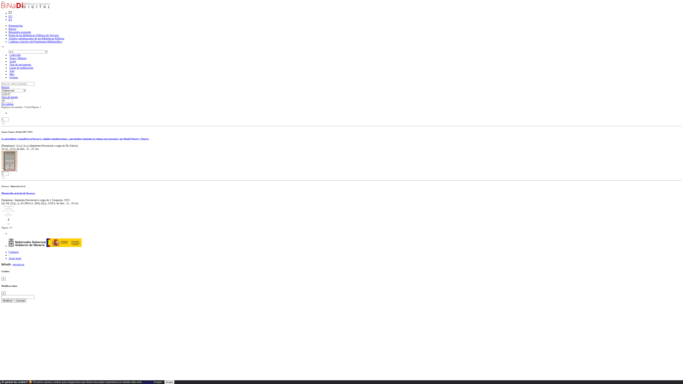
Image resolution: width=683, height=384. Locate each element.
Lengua (13, 77)
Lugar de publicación (21, 67)
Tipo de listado (9, 97)
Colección (15, 55)
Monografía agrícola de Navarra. (18, 193)
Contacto (14, 252)
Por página (7, 104)
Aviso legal (15, 258)
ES (10, 19)
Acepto (158, 381)
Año (11, 71)
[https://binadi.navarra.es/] (25, 7)
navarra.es (18, 264)
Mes (11, 74)
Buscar (5, 87)
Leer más (148, 381)
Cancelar (20, 300)
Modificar (7, 300)
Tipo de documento (20, 64)
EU (10, 16)
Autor (12, 61)
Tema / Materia (17, 58)
